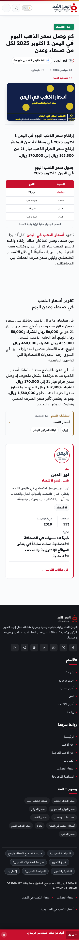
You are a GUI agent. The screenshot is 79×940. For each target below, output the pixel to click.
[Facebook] (73, 647)
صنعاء (60, 192)
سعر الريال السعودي (63, 808)
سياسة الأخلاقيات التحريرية (28, 862)
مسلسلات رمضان (64, 817)
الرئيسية (69, 737)
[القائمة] (6, 8)
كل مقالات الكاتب (55, 570)
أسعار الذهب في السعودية (57, 909)
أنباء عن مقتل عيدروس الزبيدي (45, 932)
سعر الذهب (68, 833)
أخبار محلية (67, 688)
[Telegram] (24, 647)
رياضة (70, 712)
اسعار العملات (65, 768)
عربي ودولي (66, 680)
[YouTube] (54, 647)
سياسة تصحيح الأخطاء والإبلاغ (25, 853)
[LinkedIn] (44, 647)
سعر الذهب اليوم (21, 825)
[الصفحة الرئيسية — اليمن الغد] (64, 8)
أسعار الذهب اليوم (37, 800)
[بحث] (16, 8)
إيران (65, 430)
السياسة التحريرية (62, 776)
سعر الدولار (38, 808)
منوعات (69, 672)
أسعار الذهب (40, 817)
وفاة (39, 825)
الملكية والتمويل (63, 871)
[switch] (27, 8)
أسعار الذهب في (49, 234)
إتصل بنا (69, 760)
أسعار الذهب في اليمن (62, 825)
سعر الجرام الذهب (64, 800)
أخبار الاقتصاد (64, 26)
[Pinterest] (34, 647)
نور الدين (60, 60)
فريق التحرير (59, 862)
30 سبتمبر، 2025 (62, 69)
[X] (63, 647)
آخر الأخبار (68, 744)
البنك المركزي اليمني (45, 430)
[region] (40, 204)
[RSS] (15, 647)
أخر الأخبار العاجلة (63, 752)
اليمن (31, 234)
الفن (71, 696)
